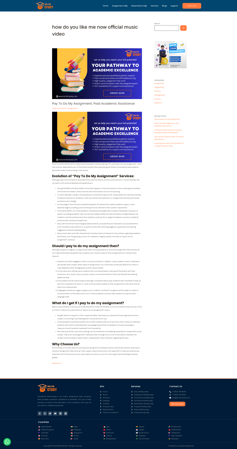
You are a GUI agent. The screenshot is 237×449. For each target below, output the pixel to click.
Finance (157, 91)
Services (154, 5)
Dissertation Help (139, 5)
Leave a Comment (59, 108)
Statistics (158, 103)
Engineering (159, 87)
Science (157, 99)
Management (159, 95)
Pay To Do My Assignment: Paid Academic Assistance (93, 103)
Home (105, 5)
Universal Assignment (186, 446)
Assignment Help (120, 5)
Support (174, 5)
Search (157, 23)
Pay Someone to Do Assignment (167, 119)
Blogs (164, 5)
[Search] (183, 28)
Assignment (73, 108)
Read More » (57, 363)
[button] (191, 6)
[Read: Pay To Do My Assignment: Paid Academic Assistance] (97, 73)
